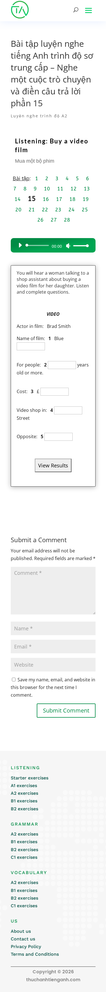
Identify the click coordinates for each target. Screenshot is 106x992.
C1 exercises (24, 857)
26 (40, 220)
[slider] (79, 245)
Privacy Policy (26, 946)
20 (18, 210)
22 (45, 210)
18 (72, 199)
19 (86, 199)
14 (17, 199)
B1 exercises (24, 801)
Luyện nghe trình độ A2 (39, 115)
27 (54, 220)
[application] (51, 245)
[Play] (20, 245)
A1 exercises (24, 785)
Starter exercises (29, 778)
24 (71, 210)
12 (73, 189)
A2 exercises (24, 793)
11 (60, 189)
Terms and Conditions (35, 954)
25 (85, 210)
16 (46, 199)
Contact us (23, 939)
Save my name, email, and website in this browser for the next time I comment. (53, 687)
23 (58, 210)
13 (87, 189)
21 (32, 210)
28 (67, 220)
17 (59, 199)
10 (47, 189)
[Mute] (68, 245)
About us (21, 931)
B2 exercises (24, 808)
